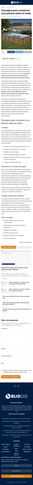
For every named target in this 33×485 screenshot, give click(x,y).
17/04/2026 (5, 300)
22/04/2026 (11, 293)
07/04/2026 (5, 312)
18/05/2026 (4, 271)
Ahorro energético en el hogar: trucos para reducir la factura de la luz (19, 283)
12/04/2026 (5, 306)
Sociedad (27, 444)
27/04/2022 (3, 16)
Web (2, 363)
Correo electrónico (6, 356)
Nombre (4, 348)
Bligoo (11, 482)
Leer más (5, 278)
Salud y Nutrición (16, 454)
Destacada (6, 449)
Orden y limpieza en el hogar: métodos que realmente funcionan (19, 290)
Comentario (5, 328)
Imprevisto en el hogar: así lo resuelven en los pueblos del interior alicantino (14, 268)
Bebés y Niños (6, 444)
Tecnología (27, 447)
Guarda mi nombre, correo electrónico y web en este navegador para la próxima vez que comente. (17, 371)
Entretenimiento (5, 451)
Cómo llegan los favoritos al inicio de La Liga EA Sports (17, 418)
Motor (16, 448)
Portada (3, 7)
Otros (16, 451)
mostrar (17, 58)
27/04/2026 (11, 286)
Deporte (6, 447)
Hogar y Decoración (10, 7)
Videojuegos (27, 451)
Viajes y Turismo (27, 449)
